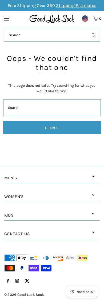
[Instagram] (17, 281)
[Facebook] (8, 281)
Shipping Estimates (76, 5)
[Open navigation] (14, 18)
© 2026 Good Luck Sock (24, 295)
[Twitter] (27, 281)
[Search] (93, 35)
